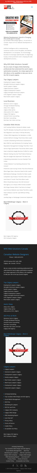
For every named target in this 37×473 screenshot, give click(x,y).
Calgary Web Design (10, 412)
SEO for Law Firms (10, 407)
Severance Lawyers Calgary (12, 372)
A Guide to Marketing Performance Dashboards (17, 140)
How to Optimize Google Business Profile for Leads (18, 151)
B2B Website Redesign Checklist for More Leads (17, 174)
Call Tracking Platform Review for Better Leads (17, 127)
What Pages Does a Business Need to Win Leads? (18, 171)
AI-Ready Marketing (10, 394)
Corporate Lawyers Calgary (12, 388)
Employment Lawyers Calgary (12, 82)
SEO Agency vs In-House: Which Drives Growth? (17, 184)
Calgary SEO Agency (9, 114)
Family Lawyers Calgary (10, 86)
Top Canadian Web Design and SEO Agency (17, 396)
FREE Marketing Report (11, 415)
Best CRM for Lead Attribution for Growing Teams (18, 143)
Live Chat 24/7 (9, 418)
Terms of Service (9, 423)
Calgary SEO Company (11, 410)
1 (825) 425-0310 (18, 257)
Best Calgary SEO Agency (11, 236)
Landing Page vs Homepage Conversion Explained (18, 197)
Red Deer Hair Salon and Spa (12, 120)
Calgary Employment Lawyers (12, 90)
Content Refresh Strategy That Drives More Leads (18, 138)
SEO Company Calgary (10, 238)
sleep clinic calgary (9, 108)
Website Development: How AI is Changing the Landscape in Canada (17, 38)
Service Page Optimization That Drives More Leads (18, 148)
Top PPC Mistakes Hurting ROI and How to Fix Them (18, 130)
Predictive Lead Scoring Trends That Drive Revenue (18, 168)
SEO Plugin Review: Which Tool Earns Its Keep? (17, 187)
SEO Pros (7, 402)
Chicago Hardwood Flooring (12, 106)
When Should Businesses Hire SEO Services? (16, 182)
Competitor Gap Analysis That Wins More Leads (17, 176)
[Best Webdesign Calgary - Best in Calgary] (18, 218)
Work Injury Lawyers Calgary (13, 382)
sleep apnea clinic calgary (11, 112)
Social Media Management (12, 399)
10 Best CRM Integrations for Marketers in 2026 (17, 135)
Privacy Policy (9, 420)
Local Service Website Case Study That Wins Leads (18, 190)
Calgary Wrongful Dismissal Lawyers (14, 92)
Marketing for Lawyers (11, 405)
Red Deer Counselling (10, 118)
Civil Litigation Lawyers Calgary (12, 94)
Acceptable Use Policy (11, 428)
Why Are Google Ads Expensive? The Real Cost (17, 156)
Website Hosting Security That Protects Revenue (17, 154)
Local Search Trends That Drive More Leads (16, 179)
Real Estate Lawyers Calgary (12, 96)
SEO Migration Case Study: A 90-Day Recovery (17, 132)
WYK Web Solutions (13, 468)
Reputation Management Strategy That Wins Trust (18, 146)
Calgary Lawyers (9, 369)
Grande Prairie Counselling (11, 116)
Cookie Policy (8, 426)
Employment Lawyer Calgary (13, 385)
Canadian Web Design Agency (14, 40)
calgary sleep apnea (9, 110)
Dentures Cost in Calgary (11, 104)
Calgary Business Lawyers (11, 88)
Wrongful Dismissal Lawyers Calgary (14, 84)
